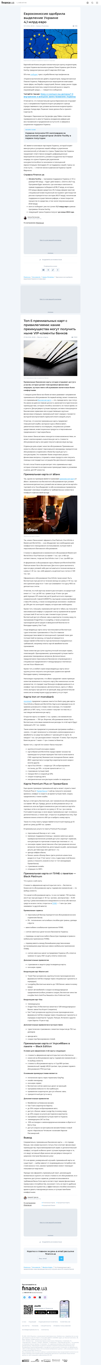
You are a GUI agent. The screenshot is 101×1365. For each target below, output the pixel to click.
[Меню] (97, 3)
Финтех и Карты (42, 337)
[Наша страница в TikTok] (39, 1297)
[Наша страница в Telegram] (24, 1297)
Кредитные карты (63, 1202)
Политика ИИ (65, 1322)
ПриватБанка (42, 791)
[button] (61, 1258)
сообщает (34, 74)
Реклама (35, 1326)
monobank (28, 701)
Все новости (36, 277)
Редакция (32, 1322)
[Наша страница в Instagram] (45, 1297)
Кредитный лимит (48, 1205)
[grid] (50, 779)
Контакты (45, 1329)
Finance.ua (40, 223)
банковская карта (44, 400)
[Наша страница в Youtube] (34, 1297)
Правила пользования (62, 1326)
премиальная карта (67, 479)
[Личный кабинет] (87, 3)
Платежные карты (48, 1202)
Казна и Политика (42, 26)
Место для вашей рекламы (50, 240)
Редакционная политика (48, 1322)
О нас (24, 1322)
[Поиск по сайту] (92, 3)
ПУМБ (54, 903)
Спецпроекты (46, 1326)
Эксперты (26, 1326)
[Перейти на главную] (8, 2)
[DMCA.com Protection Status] (25, 1362)
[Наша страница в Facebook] (29, 1297)
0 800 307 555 (22, 2)
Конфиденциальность (30, 1329)
